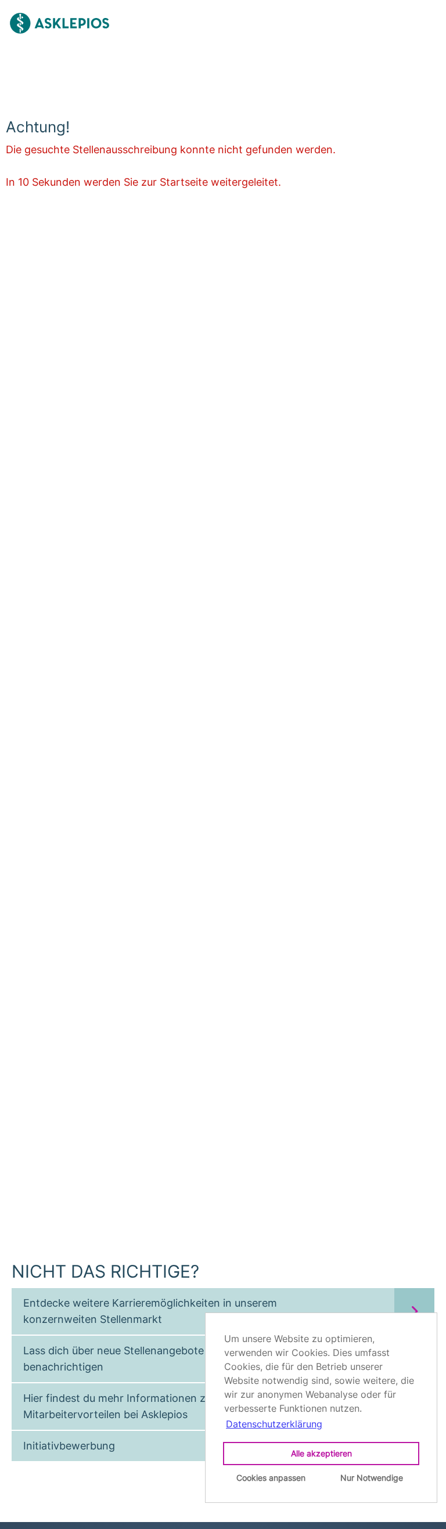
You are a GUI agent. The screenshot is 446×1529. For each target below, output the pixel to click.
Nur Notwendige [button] (371, 1478)
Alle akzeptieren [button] (321, 1453)
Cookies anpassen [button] (270, 1478)
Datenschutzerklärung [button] (274, 1424)
